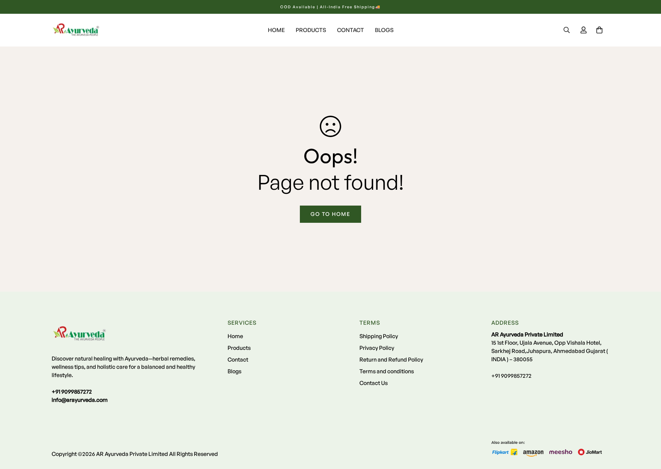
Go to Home (330, 214)
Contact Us (373, 382)
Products (311, 30)
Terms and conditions (386, 371)
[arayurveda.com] (76, 30)
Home (276, 30)
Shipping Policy (378, 336)
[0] (599, 30)
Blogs (384, 30)
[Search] (567, 30)
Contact (350, 30)
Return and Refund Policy (391, 359)
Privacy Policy (376, 347)
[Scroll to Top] (647, 431)
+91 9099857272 (511, 375)
